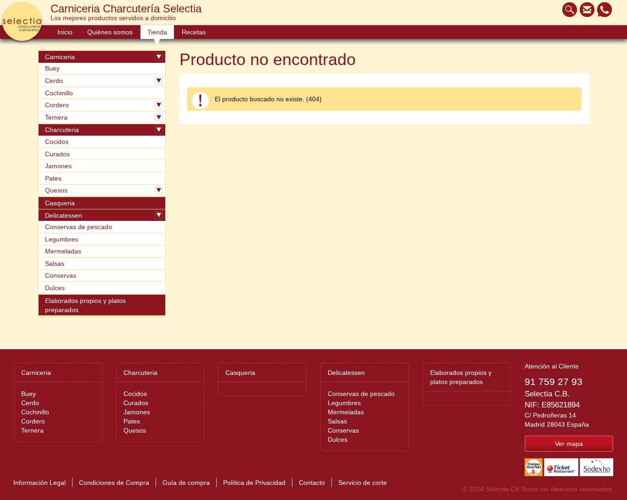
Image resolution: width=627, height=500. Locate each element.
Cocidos (56, 141)
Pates (53, 178)
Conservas (60, 275)
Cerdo (54, 80)
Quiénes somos (110, 32)
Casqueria (60, 203)
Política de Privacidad (254, 482)
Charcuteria (62, 129)
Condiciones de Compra (114, 482)
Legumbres (61, 239)
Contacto (312, 482)
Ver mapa (569, 443)
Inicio (65, 32)
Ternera (56, 117)
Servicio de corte (362, 482)
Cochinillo (59, 93)
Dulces (55, 287)
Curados (57, 154)
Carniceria (60, 56)
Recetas (194, 32)
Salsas (54, 263)
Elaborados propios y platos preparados (85, 305)
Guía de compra (186, 482)
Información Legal (39, 482)
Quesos (56, 190)
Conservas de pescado (78, 227)
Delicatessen (63, 215)
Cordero (57, 105)
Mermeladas (63, 251)
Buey (52, 68)
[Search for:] (567, 9)
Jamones (58, 166)
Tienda (157, 32)
